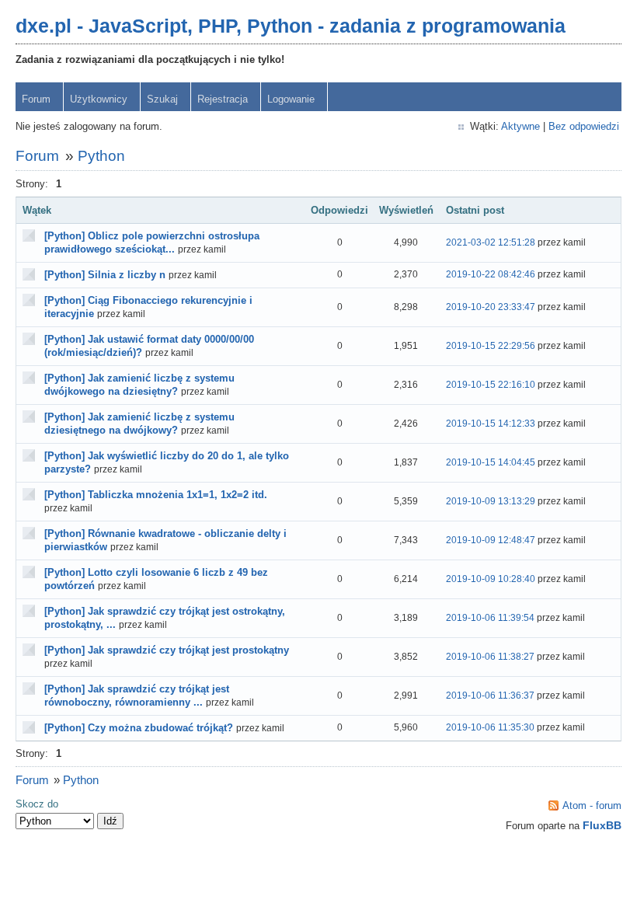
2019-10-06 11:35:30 (490, 727)
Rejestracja (222, 99)
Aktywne (520, 126)
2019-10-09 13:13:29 (490, 501)
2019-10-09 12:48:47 (490, 540)
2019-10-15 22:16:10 (490, 384)
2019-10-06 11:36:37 (490, 695)
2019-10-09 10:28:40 (490, 579)
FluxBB (602, 825)
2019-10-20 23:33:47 (490, 307)
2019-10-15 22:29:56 (490, 345)
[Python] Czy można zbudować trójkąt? (138, 728)
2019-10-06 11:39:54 (490, 617)
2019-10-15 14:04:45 (490, 462)
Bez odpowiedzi (583, 126)
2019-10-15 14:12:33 (490, 423)
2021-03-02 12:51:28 (490, 242)
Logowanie (291, 99)
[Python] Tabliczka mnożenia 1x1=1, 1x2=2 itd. (155, 494)
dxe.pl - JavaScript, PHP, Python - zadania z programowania (291, 26)
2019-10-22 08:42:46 (490, 274)
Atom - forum (591, 805)
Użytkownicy (98, 99)
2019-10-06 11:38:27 (490, 656)
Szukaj (162, 99)
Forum (36, 99)
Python (101, 156)
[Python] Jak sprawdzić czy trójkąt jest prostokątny (166, 650)
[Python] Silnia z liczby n (104, 275)
